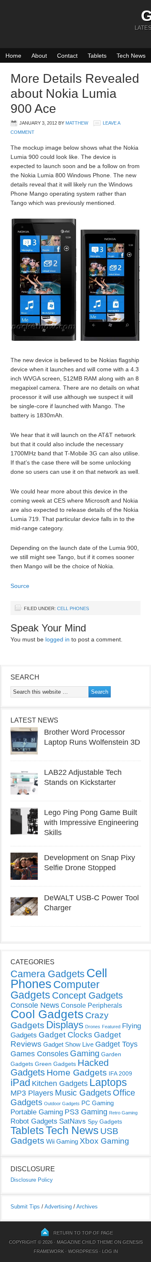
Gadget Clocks (65, 1034)
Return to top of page (83, 1232)
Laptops (108, 1082)
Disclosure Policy (31, 1180)
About (39, 55)
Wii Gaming (62, 1141)
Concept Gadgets (87, 995)
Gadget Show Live (68, 1044)
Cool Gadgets (46, 1014)
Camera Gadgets (47, 973)
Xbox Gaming (104, 1141)
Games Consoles (39, 1054)
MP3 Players (31, 1093)
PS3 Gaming (86, 1112)
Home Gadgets (77, 1072)
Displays (64, 1024)
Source (19, 585)
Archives (87, 1206)
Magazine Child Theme (85, 1241)
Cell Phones (73, 608)
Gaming (84, 1053)
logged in (57, 639)
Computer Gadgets (54, 989)
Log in (110, 1251)
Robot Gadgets (33, 1121)
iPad (20, 1082)
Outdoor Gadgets (62, 1103)
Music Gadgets (83, 1092)
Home (13, 55)
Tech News (131, 55)
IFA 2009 (120, 1073)
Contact (67, 55)
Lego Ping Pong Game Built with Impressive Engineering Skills (91, 822)
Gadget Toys (116, 1044)
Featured (111, 1026)
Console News (34, 1005)
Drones (92, 1026)
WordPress (83, 1251)
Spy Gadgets (105, 1121)
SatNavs (72, 1121)
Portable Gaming (36, 1112)
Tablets (97, 55)
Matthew (76, 122)
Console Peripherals (91, 1005)
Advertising (58, 1206)
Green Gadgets (55, 1063)
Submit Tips (25, 1206)
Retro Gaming (123, 1112)
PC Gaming (97, 1102)
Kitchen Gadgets (60, 1083)
